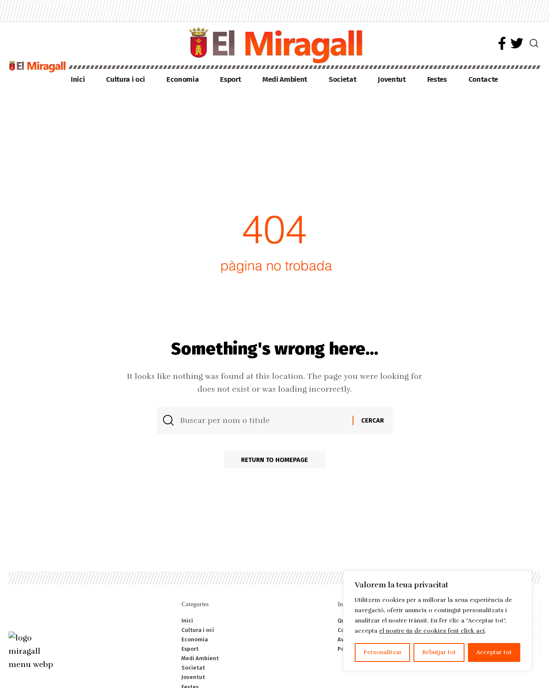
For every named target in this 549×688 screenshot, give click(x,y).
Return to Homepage (274, 460)
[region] (437, 621)
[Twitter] (516, 43)
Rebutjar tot (439, 652)
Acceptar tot (494, 652)
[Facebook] (502, 43)
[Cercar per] (263, 420)
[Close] (523, 578)
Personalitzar (382, 652)
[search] (534, 43)
